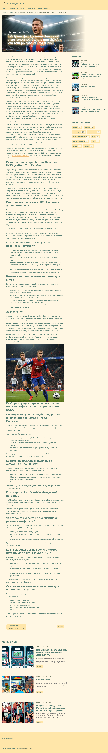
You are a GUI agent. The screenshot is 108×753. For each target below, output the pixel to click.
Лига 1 (95, 141)
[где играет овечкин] (75, 87)
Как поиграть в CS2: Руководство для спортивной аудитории (93, 110)
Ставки (76, 146)
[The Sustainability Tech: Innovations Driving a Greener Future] (18, 657)
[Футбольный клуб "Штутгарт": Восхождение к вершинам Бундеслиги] (75, 75)
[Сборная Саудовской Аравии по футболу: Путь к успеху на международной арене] (75, 64)
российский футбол (44, 8)
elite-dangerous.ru (26, 749)
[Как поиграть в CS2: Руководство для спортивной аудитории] (75, 110)
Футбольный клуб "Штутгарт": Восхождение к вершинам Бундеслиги (92, 76)
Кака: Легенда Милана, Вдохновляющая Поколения (91, 98)
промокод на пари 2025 (20, 155)
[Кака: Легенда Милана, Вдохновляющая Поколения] (75, 99)
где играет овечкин (88, 86)
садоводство (31, 8)
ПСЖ (95, 136)
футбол (5, 8)
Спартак (12, 8)
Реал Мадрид (21, 8)
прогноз (88, 146)
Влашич (11, 12)
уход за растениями (80, 141)
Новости (39, 666)
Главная (4, 12)
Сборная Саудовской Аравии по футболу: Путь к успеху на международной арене (92, 64)
